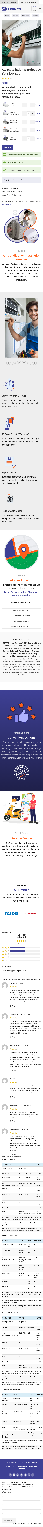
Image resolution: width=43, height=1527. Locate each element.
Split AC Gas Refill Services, (26, 672)
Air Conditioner (14, 188)
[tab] (7, 201)
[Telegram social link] (20, 195)
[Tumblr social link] (29, 1475)
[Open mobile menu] (40, 8)
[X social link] (9, 195)
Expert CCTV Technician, (27, 656)
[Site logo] (12, 8)
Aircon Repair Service (21, 611)
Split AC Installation (13, 105)
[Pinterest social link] (12, 195)
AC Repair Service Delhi (24, 659)
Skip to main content (29, 2)
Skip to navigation (9, 2)
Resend (38, 1523)
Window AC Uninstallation (14, 130)
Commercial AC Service (22, 616)
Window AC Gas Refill (9, 672)
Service (15, 15)
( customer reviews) (17, 79)
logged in (13, 971)
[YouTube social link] (21, 1475)
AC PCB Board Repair (21, 621)
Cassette (9, 191)
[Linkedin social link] (15, 195)
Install (35, 15)
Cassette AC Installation (14, 138)
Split (14, 191)
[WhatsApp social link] (17, 195)
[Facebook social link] (7, 195)
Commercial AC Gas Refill (21, 626)
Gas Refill (25, 15)
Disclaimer (10, 1466)
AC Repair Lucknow (14, 669)
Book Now (7, 147)
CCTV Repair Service (12, 643)
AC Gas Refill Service (15, 661)
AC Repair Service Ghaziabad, (16, 653)
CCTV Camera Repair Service (23, 646)
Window (19, 191)
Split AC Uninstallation (14, 113)
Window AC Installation (13, 121)
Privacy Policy (21, 1466)
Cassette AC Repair (22, 664)
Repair (7, 15)
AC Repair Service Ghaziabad (30, 669)
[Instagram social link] (17, 1475)
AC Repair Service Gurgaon (27, 651)
